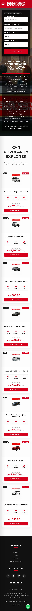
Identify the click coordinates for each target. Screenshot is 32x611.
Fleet (16, 555)
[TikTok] (13, 576)
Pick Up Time (9, 33)
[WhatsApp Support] (28, 606)
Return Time (9, 40)
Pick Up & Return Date (13, 24)
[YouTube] (19, 576)
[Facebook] (8, 576)
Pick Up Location (11, 16)
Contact (16, 558)
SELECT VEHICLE (15, 210)
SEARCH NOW (16, 52)
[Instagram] (24, 576)
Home (16, 552)
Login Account (17, 561)
